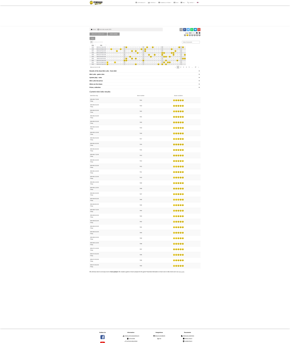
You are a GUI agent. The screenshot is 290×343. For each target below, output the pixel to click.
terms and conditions (187, 336)
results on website (159, 336)
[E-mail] (198, 29)
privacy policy (187, 339)
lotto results (141, 2)
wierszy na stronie (98, 42)
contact (191, 2)
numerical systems (165, 2)
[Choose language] (198, 3)
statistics (152, 2)
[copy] (181, 29)
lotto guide (181, 271)
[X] (188, 29)
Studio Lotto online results (131, 336)
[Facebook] (184, 29)
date (101, 45)
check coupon (113, 34)
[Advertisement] (145, 15)
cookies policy (187, 341)
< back (92, 38)
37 (195, 67)
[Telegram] (195, 29)
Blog (177, 2)
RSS (159, 339)
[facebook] (102, 337)
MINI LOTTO (98, 34)
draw (93, 45)
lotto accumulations (130, 341)
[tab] (145, 70)
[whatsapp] (191, 29)
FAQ (183, 2)
